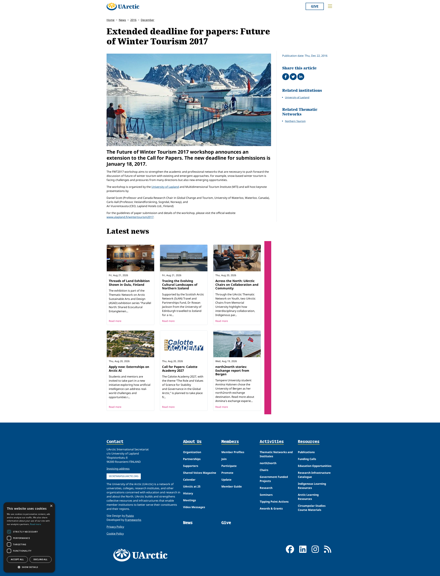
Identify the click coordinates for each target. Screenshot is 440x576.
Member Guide (231, 486)
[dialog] (29, 537)
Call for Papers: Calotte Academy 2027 (179, 369)
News (122, 20)
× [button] (51, 506)
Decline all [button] (40, 559)
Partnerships (192, 459)
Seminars (266, 495)
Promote (227, 473)
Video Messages (194, 507)
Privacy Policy (115, 527)
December (147, 20)
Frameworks (133, 520)
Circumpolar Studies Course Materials (312, 508)
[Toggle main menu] (330, 6)
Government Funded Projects (274, 479)
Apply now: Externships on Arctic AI (129, 369)
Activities (272, 442)
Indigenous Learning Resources (312, 486)
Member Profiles (232, 452)
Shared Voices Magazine (199, 473)
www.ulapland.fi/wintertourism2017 (130, 217)
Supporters (190, 466)
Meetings (189, 500)
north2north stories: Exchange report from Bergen (232, 370)
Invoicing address (118, 468)
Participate (229, 466)
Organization (192, 452)
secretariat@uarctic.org (124, 476)
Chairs (264, 470)
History (188, 493)
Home (110, 20)
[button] (29, 567)
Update (226, 479)
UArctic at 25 (191, 486)
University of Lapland (165, 187)
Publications (306, 452)
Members (230, 442)
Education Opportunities (314, 466)
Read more (115, 321)
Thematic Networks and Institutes (276, 454)
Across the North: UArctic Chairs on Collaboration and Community (236, 284)
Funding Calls (307, 459)
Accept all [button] (17, 559)
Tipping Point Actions (274, 501)
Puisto (130, 516)
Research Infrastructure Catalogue (314, 475)
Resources (309, 442)
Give (314, 6)
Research (266, 488)
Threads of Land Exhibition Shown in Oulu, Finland (129, 283)
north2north (268, 463)
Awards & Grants (271, 508)
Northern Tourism (295, 121)
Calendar (189, 479)
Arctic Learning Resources (308, 497)
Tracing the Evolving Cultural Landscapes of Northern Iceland (179, 284)
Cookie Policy (115, 533)
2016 (133, 20)
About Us (192, 442)
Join (224, 459)
